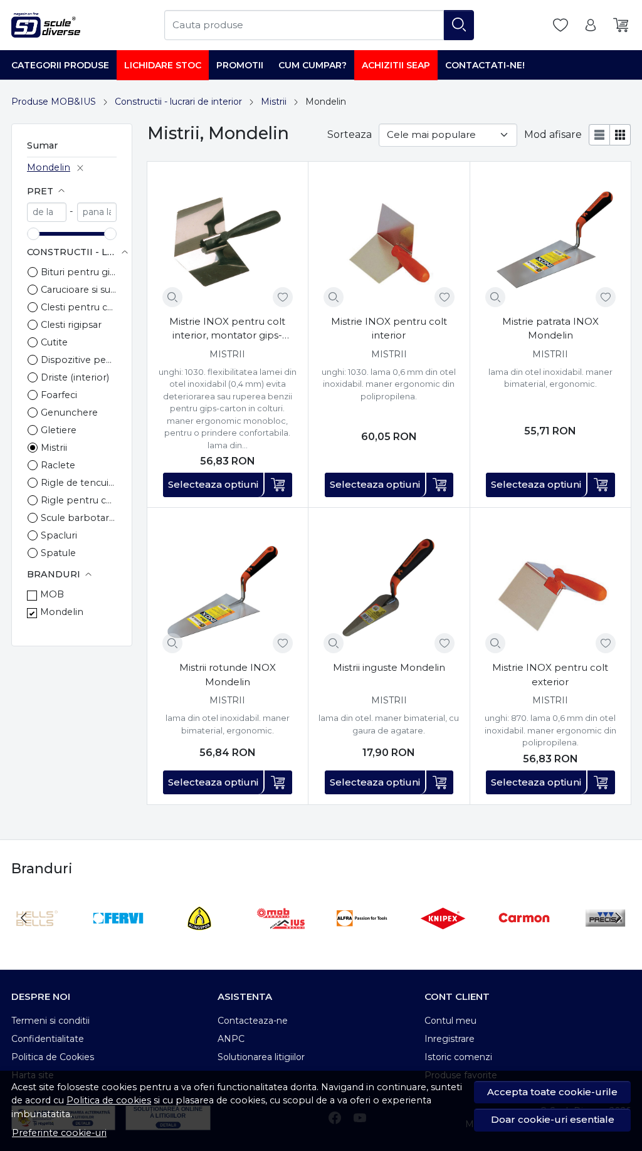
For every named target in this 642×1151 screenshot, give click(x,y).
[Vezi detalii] (172, 297)
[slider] (33, 234)
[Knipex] (443, 941)
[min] (46, 212)
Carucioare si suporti (79, 289)
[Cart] (620, 25)
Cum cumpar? (312, 65)
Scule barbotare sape (79, 517)
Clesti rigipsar (71, 324)
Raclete (58, 465)
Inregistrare (449, 1038)
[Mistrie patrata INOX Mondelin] (550, 242)
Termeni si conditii (50, 1020)
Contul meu (450, 1020)
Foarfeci (59, 395)
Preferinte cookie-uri (59, 1132)
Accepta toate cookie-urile (552, 1092)
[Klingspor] (199, 941)
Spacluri (59, 535)
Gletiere (58, 430)
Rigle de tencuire (79, 482)
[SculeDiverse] (45, 25)
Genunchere (69, 412)
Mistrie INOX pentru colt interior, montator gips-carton (227, 329)
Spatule (58, 553)
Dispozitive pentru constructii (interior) (79, 359)
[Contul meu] (590, 25)
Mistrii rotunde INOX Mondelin (227, 674)
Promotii (239, 65)
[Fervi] (118, 941)
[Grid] (620, 134)
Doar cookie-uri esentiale (552, 1119)
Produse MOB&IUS (53, 101)
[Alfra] (361, 941)
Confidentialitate (47, 1038)
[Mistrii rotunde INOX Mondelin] (227, 588)
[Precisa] (605, 941)
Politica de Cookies (52, 1057)
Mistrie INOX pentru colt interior (389, 328)
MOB (52, 594)
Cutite (54, 342)
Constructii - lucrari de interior (178, 101)
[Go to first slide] (618, 917)
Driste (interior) (75, 377)
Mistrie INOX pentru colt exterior (550, 674)
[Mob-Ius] (281, 941)
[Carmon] (524, 941)
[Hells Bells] (37, 941)
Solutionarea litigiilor (261, 1057)
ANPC (231, 1038)
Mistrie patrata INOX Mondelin (550, 328)
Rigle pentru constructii (79, 500)
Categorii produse (60, 65)
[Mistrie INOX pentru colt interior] (388, 242)
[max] (97, 212)
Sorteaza (349, 134)
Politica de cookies (108, 1100)
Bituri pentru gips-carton (79, 272)
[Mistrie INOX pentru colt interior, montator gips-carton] (227, 242)
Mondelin (48, 167)
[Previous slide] (23, 917)
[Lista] (599, 134)
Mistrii (274, 101)
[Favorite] (560, 25)
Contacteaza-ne (253, 1020)
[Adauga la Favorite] (283, 297)
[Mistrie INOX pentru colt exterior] (550, 588)
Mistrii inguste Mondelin (389, 667)
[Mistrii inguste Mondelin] (388, 588)
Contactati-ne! (485, 65)
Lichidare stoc (162, 65)
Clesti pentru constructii (79, 307)
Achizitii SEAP (396, 65)
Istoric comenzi (458, 1057)
